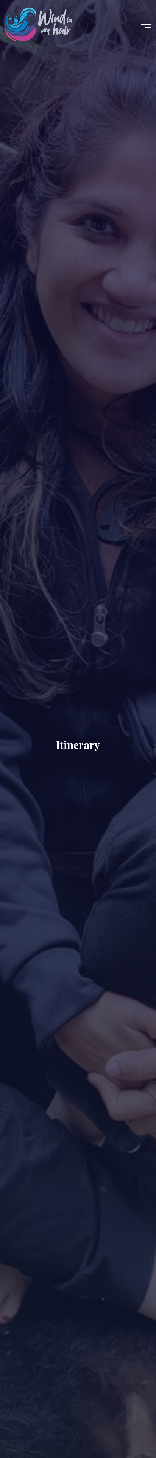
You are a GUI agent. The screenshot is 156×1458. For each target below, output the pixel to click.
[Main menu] (144, 24)
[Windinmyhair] (38, 24)
